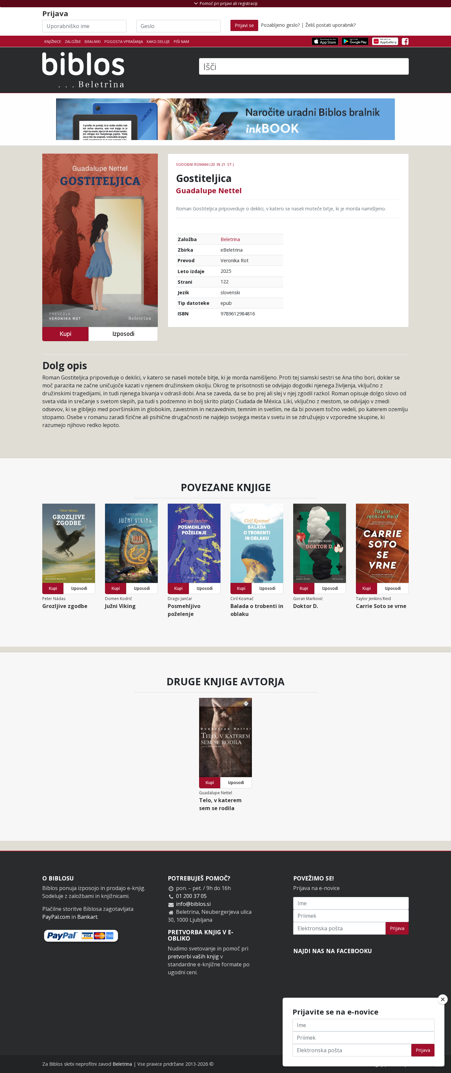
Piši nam (181, 41)
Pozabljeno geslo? (280, 25)
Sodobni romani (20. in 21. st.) (205, 164)
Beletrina (230, 239)
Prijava (397, 928)
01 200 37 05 (191, 896)
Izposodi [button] (123, 334)
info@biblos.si (193, 904)
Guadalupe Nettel (209, 190)
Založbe (73, 41)
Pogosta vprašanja (123, 41)
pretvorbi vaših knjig (193, 956)
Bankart (87, 916)
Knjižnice (52, 41)
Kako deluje (158, 41)
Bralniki (93, 41)
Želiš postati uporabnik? (330, 25)
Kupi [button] (65, 334)
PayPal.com (56, 916)
